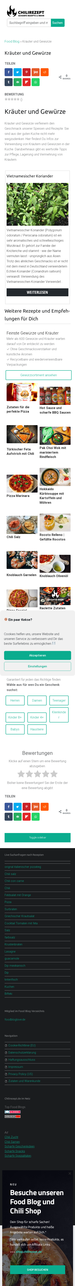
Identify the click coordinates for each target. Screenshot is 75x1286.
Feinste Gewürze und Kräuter (33, 333)
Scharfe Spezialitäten (18, 1156)
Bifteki (8, 993)
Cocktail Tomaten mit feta (21, 923)
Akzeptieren (37, 655)
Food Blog (12, 41)
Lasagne (10, 951)
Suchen (57, 23)
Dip (7, 972)
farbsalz (10, 937)
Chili (7, 888)
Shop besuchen (37, 1270)
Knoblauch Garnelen (21, 575)
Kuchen (9, 987)
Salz (7, 930)
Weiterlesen (37, 292)
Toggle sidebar (37, 837)
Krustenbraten (13, 944)
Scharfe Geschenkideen (20, 1146)
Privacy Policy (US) (20, 1074)
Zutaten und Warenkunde (24, 1081)
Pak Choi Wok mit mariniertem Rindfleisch (53, 452)
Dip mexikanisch (15, 965)
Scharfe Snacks (15, 1151)
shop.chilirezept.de (28, 1251)
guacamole (12, 958)
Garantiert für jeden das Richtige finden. (34, 685)
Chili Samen (12, 1142)
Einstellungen (37, 666)
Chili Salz (13, 537)
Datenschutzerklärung (22, 1052)
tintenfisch (11, 979)
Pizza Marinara (18, 496)
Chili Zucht (11, 1137)
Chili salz (10, 874)
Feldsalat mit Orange (18, 895)
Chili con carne (14, 881)
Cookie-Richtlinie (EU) (22, 1045)
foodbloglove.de (15, 1019)
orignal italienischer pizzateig (23, 867)
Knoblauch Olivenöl (54, 576)
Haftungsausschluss (21, 1059)
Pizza (8, 902)
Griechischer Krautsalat (19, 916)
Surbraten (11, 909)
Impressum (15, 1067)
